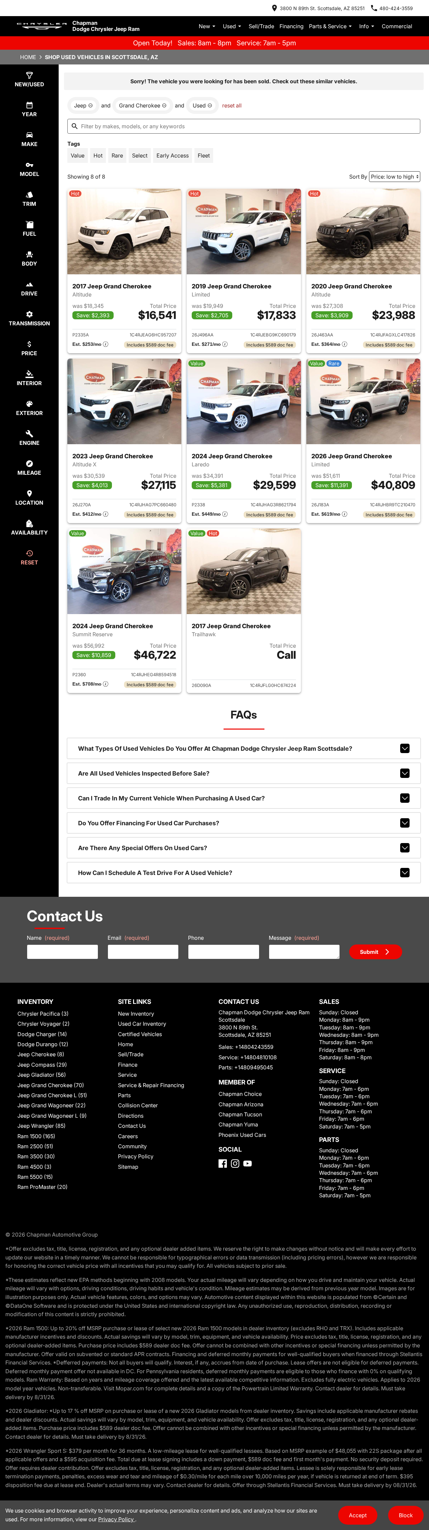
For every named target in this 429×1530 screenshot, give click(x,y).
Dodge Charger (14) (42, 1034)
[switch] (77, 155)
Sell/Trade (261, 26)
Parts (124, 1095)
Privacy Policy (136, 1156)
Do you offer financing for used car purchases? (148, 823)
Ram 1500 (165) (36, 1136)
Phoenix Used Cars (242, 1134)
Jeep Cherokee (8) (40, 1054)
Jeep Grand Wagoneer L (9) (52, 1115)
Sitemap (128, 1166)
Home (28, 57)
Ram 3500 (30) (36, 1156)
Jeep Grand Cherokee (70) (50, 1085)
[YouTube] (247, 1163)
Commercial (397, 26)
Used (229, 26)
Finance (127, 1064)
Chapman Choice (240, 1094)
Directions (130, 1115)
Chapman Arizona (241, 1104)
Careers (128, 1136)
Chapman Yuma (238, 1124)
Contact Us (132, 1125)
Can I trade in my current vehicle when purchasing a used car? (171, 798)
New (204, 26)
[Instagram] (235, 1163)
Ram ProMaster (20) (42, 1187)
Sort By (358, 176)
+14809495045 (253, 1067)
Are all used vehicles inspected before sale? (143, 773)
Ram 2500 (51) (35, 1146)
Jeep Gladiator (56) (41, 1074)
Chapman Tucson (240, 1114)
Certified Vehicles (140, 1034)
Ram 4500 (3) (34, 1166)
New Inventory (136, 1013)
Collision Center (138, 1105)
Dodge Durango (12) (42, 1044)
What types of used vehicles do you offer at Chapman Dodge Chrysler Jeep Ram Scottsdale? (215, 748)
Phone (196, 937)
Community (132, 1146)
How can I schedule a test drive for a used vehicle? (155, 872)
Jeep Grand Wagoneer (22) (51, 1105)
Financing (292, 26)
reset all (232, 105)
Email (128, 937)
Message (294, 937)
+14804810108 (258, 1057)
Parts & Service (328, 26)
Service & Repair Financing (151, 1085)
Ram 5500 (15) (35, 1176)
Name (48, 937)
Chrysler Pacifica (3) (43, 1013)
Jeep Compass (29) (42, 1064)
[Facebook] (222, 1163)
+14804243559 (254, 1047)
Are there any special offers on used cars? (142, 847)
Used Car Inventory (142, 1023)
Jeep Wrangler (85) (41, 1125)
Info (364, 26)
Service (127, 1074)
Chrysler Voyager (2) (43, 1023)
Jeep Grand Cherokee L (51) (52, 1095)
